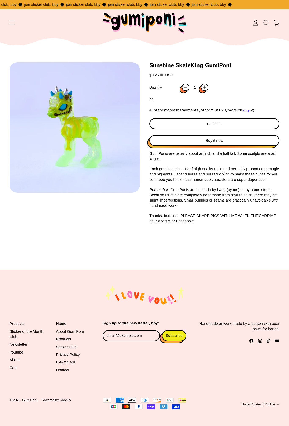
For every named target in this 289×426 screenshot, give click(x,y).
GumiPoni (29, 400)
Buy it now (214, 140)
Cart (13, 368)
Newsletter (19, 344)
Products (17, 324)
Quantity (155, 87)
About (14, 360)
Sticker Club (66, 347)
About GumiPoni (70, 331)
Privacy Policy (68, 354)
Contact (62, 370)
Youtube (16, 352)
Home (61, 324)
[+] (204, 87)
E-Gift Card (65, 362)
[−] (185, 87)
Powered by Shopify (56, 400)
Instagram (163, 221)
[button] (266, 23)
